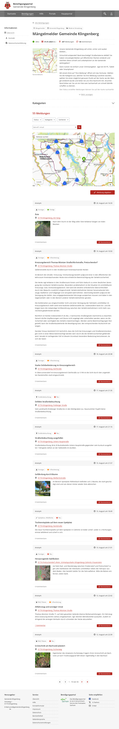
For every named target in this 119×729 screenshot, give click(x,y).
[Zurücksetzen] (75, 127)
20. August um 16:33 (104, 203)
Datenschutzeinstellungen (42, 723)
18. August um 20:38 (104, 354)
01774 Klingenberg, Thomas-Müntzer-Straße (55, 266)
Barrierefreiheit (38, 716)
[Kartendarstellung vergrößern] (110, 176)
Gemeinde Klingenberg (12, 699)
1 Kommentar (40, 625)
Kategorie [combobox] (48, 120)
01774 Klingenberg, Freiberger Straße (52, 405)
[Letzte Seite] (87, 682)
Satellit (38, 182)
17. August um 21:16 (104, 427)
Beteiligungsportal (23, 3)
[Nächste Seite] (82, 682)
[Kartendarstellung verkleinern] (110, 180)
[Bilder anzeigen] (42, 228)
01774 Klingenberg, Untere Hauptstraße (53, 441)
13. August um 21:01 (104, 547)
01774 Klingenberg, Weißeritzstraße (52, 478)
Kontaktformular (38, 706)
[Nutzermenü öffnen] (111, 13)
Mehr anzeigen (87, 94)
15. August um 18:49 (104, 511)
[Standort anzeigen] (110, 171)
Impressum (36, 709)
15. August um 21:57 (104, 463)
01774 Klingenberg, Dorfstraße (50, 369)
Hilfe (34, 702)
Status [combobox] (36, 120)
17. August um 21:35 (104, 390)
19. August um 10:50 (104, 251)
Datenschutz (37, 712)
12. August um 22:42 (104, 595)
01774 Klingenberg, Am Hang (49, 218)
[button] (74, 103)
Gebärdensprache (39, 719)
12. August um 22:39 (104, 634)
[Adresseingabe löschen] (79, 137)
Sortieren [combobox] (62, 120)
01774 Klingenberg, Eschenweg (50, 649)
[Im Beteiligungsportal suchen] (105, 13)
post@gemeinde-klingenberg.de (19, 708)
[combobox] (56, 137)
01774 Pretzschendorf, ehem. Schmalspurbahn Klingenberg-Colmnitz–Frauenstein (70, 562)
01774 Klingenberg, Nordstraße (50, 526)
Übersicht (10, 33)
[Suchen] (79, 127)
